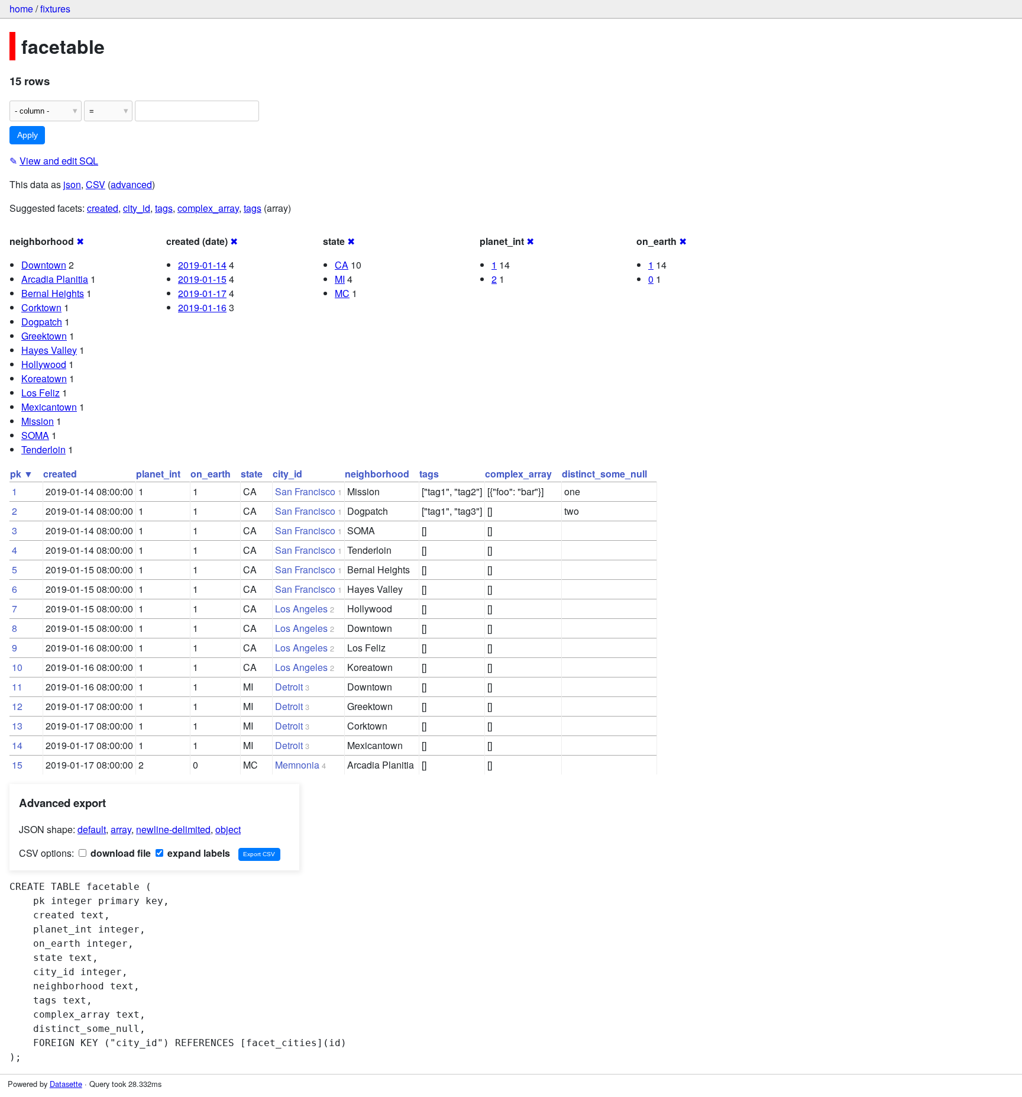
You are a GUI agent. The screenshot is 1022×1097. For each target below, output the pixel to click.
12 (17, 706)
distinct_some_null (604, 473)
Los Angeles (301, 608)
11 (17, 686)
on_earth (210, 473)
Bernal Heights (52, 293)
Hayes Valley (49, 350)
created (102, 208)
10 (17, 667)
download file (119, 853)
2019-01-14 (202, 265)
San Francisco (305, 491)
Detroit (289, 686)
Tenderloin (43, 449)
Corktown (41, 307)
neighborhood (377, 473)
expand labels (197, 853)
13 (17, 726)
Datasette (66, 1083)
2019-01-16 (202, 307)
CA (341, 265)
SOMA (35, 435)
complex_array (208, 208)
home (21, 8)
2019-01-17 (202, 293)
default (91, 829)
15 (17, 765)
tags (164, 208)
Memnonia (297, 765)
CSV (95, 184)
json (72, 184)
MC (342, 293)
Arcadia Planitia (54, 279)
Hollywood (43, 364)
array (121, 829)
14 (17, 745)
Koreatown (44, 378)
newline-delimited (173, 829)
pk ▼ (21, 473)
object (228, 829)
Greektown (44, 336)
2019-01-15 (202, 279)
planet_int (158, 473)
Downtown (43, 265)
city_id (136, 208)
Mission (37, 421)
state (252, 473)
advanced (131, 184)
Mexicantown (49, 407)
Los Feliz (40, 392)
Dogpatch (41, 321)
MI (340, 279)
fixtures (55, 8)
